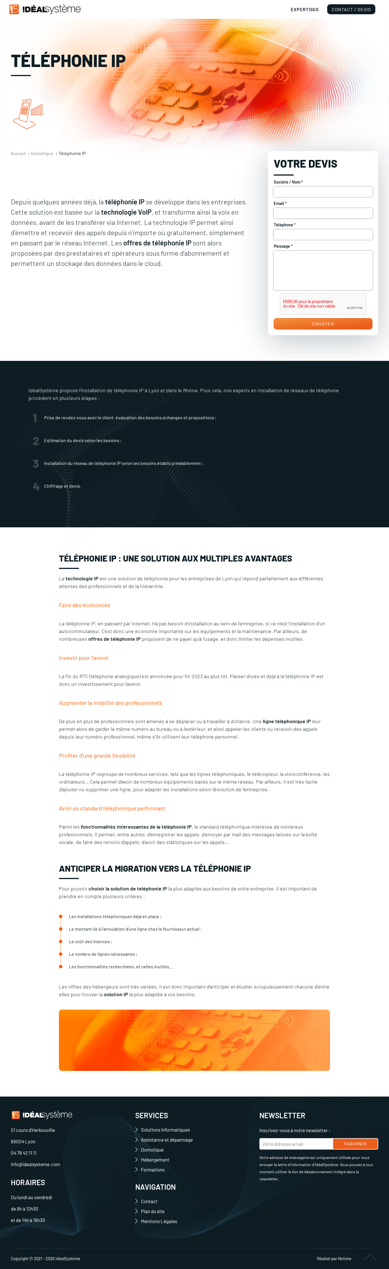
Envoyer (323, 323)
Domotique (152, 1149)
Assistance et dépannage (167, 1139)
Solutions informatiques (165, 1129)
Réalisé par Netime (334, 1258)
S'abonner (355, 1143)
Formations (153, 1169)
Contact (149, 1201)
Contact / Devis (351, 9)
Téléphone (285, 224)
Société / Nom (288, 181)
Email (280, 203)
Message (283, 246)
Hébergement (155, 1159)
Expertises (305, 9)
